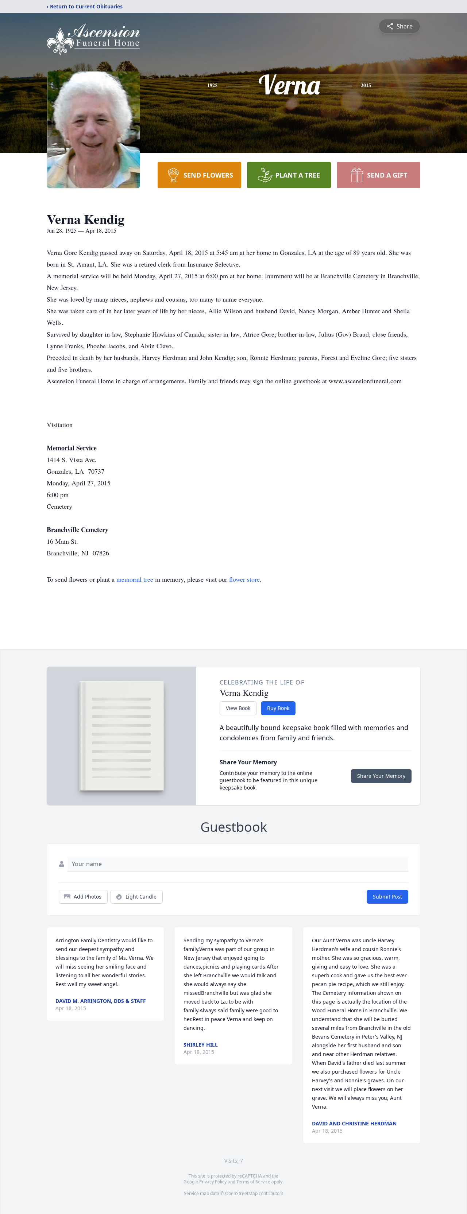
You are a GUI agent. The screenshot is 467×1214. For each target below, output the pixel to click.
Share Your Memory (381, 775)
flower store (244, 579)
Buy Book (278, 708)
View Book (238, 708)
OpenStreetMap (241, 1193)
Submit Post (387, 896)
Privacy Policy (213, 1182)
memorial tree (134, 579)
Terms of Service (253, 1182)
